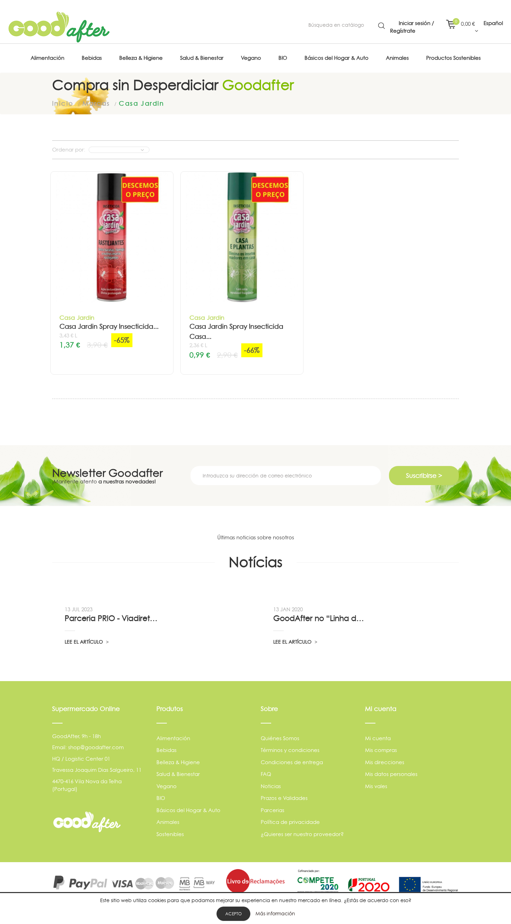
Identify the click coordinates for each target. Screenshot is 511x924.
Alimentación (173, 738)
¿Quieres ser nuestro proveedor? (302, 834)
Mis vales (376, 786)
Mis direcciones (384, 762)
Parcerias (272, 810)
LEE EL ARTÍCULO (84, 642)
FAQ (266, 774)
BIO (160, 798)
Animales (167, 822)
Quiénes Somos (280, 738)
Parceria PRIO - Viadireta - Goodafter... (112, 618)
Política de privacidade (290, 822)
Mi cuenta (378, 738)
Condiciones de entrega (292, 762)
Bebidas (166, 750)
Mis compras (381, 750)
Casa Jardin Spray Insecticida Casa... (236, 331)
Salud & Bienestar (178, 774)
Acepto (233, 913)
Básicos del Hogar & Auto (188, 810)
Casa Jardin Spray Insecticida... (109, 326)
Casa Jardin (76, 317)
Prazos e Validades (284, 798)
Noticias (271, 786)
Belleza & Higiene (178, 762)
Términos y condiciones (290, 750)
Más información (275, 913)
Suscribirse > (424, 475)
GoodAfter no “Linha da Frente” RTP (320, 618)
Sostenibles (170, 834)
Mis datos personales (391, 774)
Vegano (166, 786)
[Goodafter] (59, 27)
